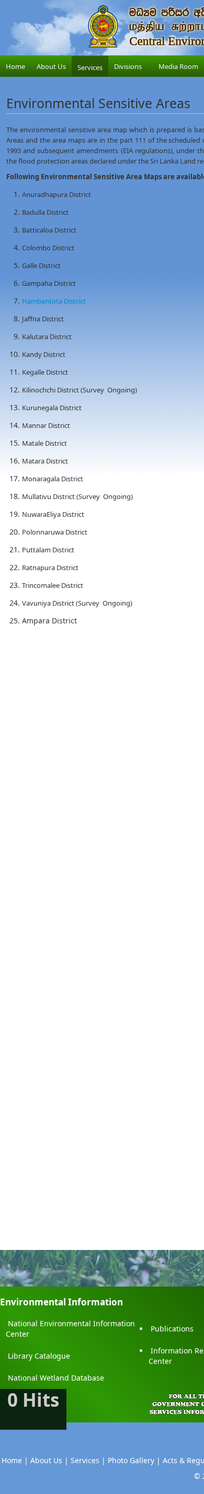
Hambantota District (54, 301)
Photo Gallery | (134, 1460)
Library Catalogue (39, 1356)
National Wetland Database (56, 1378)
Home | (15, 1460)
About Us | (49, 1460)
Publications (172, 1329)
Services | (88, 1460)
